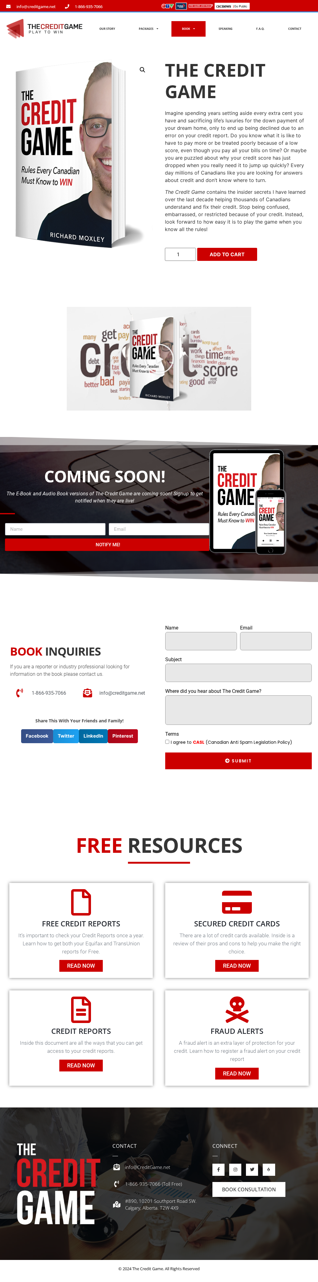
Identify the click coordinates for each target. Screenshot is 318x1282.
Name (171, 628)
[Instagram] (235, 1170)
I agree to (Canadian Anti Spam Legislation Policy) (231, 742)
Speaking (226, 29)
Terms (172, 734)
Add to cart (227, 254)
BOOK (186, 29)
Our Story (107, 29)
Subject (173, 659)
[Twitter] (252, 1170)
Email (246, 628)
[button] (159, 358)
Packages (146, 29)
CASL (198, 742)
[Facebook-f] (218, 1170)
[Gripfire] (269, 1170)
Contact (294, 29)
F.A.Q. (260, 29)
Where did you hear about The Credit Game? (213, 691)
